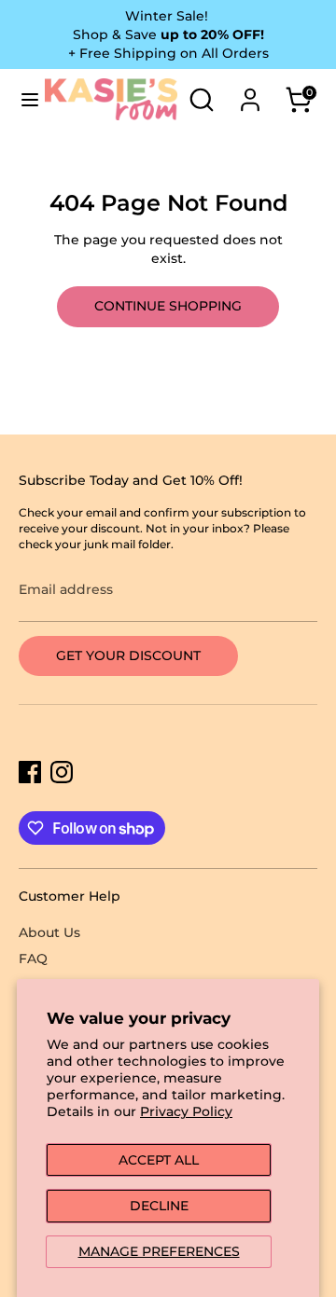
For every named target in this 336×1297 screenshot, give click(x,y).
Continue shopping (168, 305)
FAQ (33, 958)
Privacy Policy (186, 1111)
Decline (159, 1205)
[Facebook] (30, 772)
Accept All (159, 1160)
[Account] (250, 89)
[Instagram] (61, 772)
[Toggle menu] (23, 99)
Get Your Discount (128, 655)
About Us (49, 932)
